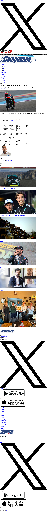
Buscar (1, 83)
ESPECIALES (3, 412)
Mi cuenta (2, 426)
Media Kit (2, 408)
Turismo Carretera (5, 65)
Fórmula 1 (31, 54)
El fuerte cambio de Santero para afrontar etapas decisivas (9, 265)
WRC (40, 54)
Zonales (18, 54)
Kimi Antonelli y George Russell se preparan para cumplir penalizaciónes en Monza (12, 215)
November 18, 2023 (11, 120)
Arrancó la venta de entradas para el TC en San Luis (8, 239)
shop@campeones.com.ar (3, 338)
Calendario (2, 71)
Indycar (4, 79)
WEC (25, 54)
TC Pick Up (14, 54)
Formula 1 (4, 68)
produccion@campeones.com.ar (3, 336)
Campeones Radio (3, 420)
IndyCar (37, 54)
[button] (23, 163)
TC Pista (11, 54)
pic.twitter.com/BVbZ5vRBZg (23, 119)
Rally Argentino (22, 54)
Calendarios (2, 413)
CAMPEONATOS (3, 72)
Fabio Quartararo (3, 160)
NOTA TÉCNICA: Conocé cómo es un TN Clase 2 (7, 188)
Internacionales (3, 77)
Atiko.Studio (7, 510)
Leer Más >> (1, 216)
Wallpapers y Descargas (4, 421)
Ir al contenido (1, 0)
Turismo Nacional (44, 54)
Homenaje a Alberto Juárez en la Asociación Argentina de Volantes (10, 327)
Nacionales (2, 64)
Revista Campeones (3, 419)
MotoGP (34, 54)
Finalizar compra (3, 429)
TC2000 (4, 66)
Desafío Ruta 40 (3, 54)
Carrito (2, 425)
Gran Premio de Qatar (8, 160)
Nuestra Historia (3, 407)
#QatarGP (18, 119)
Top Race (8, 54)
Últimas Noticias (3, 73)
